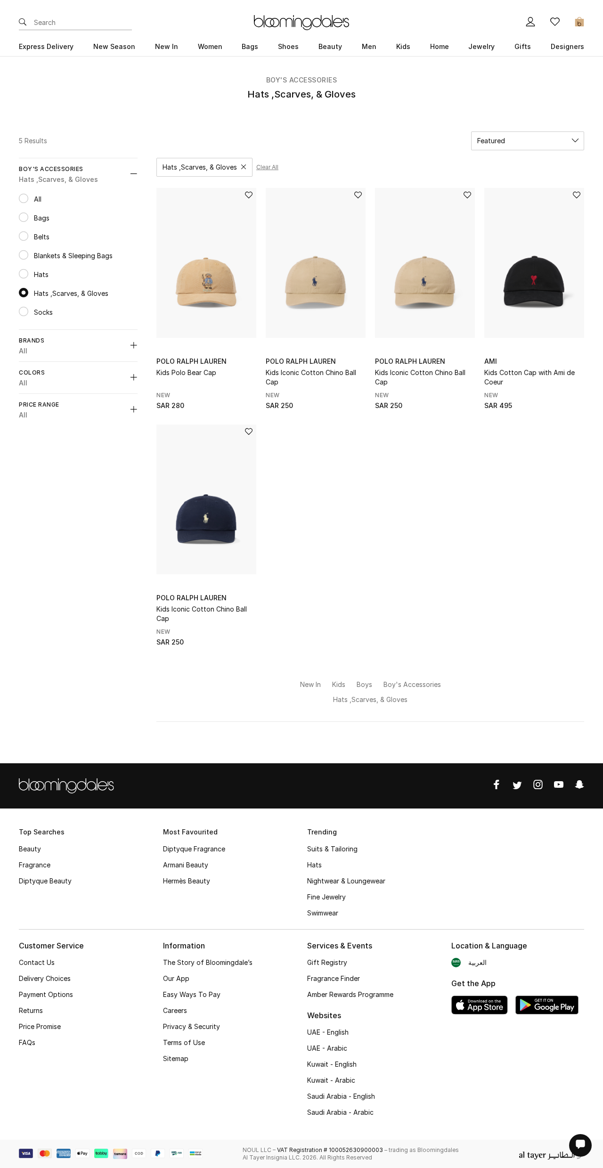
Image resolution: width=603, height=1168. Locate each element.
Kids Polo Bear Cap (186, 372)
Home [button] (439, 46)
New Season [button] (114, 46)
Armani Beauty (185, 865)
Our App (176, 978)
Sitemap (175, 1058)
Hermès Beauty (186, 881)
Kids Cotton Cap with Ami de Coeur (529, 377)
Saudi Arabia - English (341, 1096)
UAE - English (328, 1032)
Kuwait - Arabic (331, 1080)
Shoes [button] (288, 46)
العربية (477, 962)
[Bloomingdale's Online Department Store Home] (301, 21)
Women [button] (210, 46)
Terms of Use (184, 1042)
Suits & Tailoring (332, 849)
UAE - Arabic (327, 1048)
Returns (31, 1010)
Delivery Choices (45, 978)
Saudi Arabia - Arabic (340, 1112)
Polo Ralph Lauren (191, 361)
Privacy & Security (191, 1026)
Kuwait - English (332, 1064)
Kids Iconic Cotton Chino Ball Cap (311, 377)
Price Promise (40, 1026)
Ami (490, 361)
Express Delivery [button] (46, 46)
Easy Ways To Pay (191, 994)
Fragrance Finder (333, 978)
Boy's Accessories (301, 80)
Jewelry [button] (481, 46)
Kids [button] (403, 46)
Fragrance (34, 865)
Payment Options (46, 994)
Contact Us (37, 962)
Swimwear (322, 913)
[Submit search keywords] (22, 22)
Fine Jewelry (326, 897)
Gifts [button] (522, 46)
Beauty (30, 849)
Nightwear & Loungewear (346, 881)
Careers (175, 1010)
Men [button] (369, 46)
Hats (314, 865)
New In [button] (166, 46)
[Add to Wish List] (249, 195)
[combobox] (527, 140)
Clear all (267, 167)
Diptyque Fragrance (194, 849)
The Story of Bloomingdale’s (208, 962)
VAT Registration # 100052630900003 (330, 1149)
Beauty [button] (330, 46)
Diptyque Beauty (45, 881)
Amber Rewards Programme (350, 994)
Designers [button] (567, 46)
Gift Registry (327, 962)
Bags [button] (250, 46)
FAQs (27, 1042)
